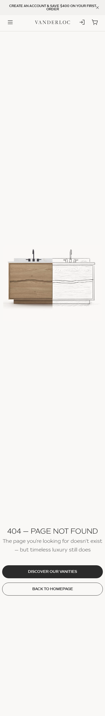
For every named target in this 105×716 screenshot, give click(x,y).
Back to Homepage (52, 589)
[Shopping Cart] (95, 22)
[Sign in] (82, 22)
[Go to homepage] (52, 23)
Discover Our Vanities (52, 572)
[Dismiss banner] (97, 7)
